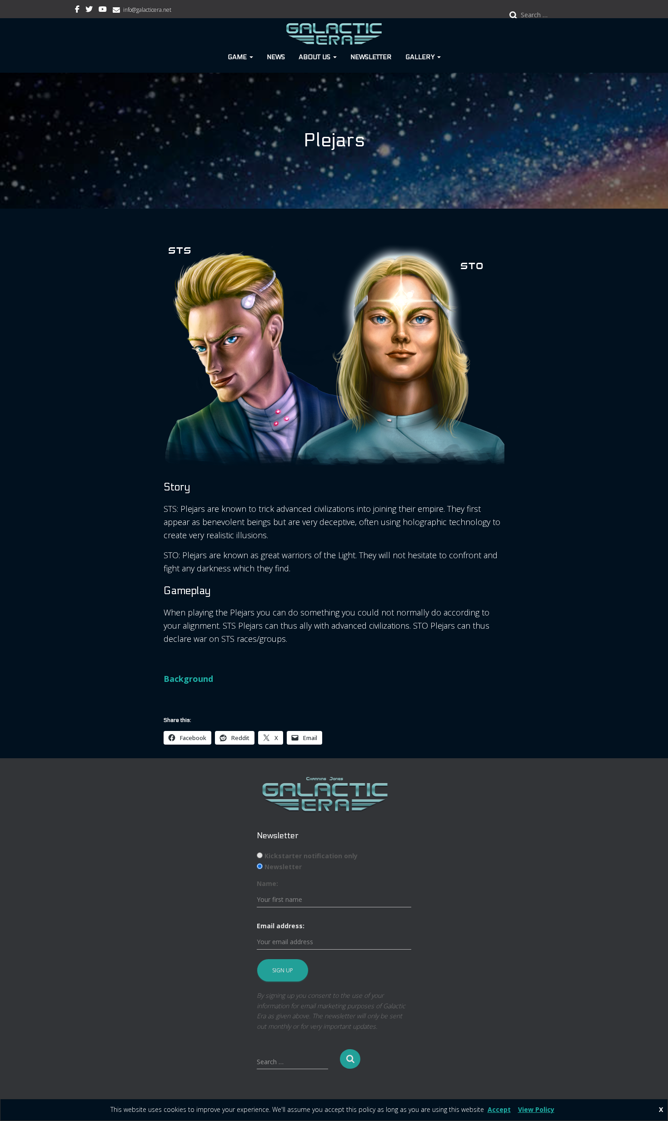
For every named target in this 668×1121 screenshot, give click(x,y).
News (276, 57)
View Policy (536, 1109)
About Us (315, 57)
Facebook (77, 10)
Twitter (89, 10)
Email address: (280, 925)
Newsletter (371, 57)
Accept (499, 1109)
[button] (251, 57)
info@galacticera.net (147, 10)
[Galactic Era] (334, 34)
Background (188, 678)
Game (238, 57)
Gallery (420, 57)
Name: (267, 883)
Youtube (103, 10)
